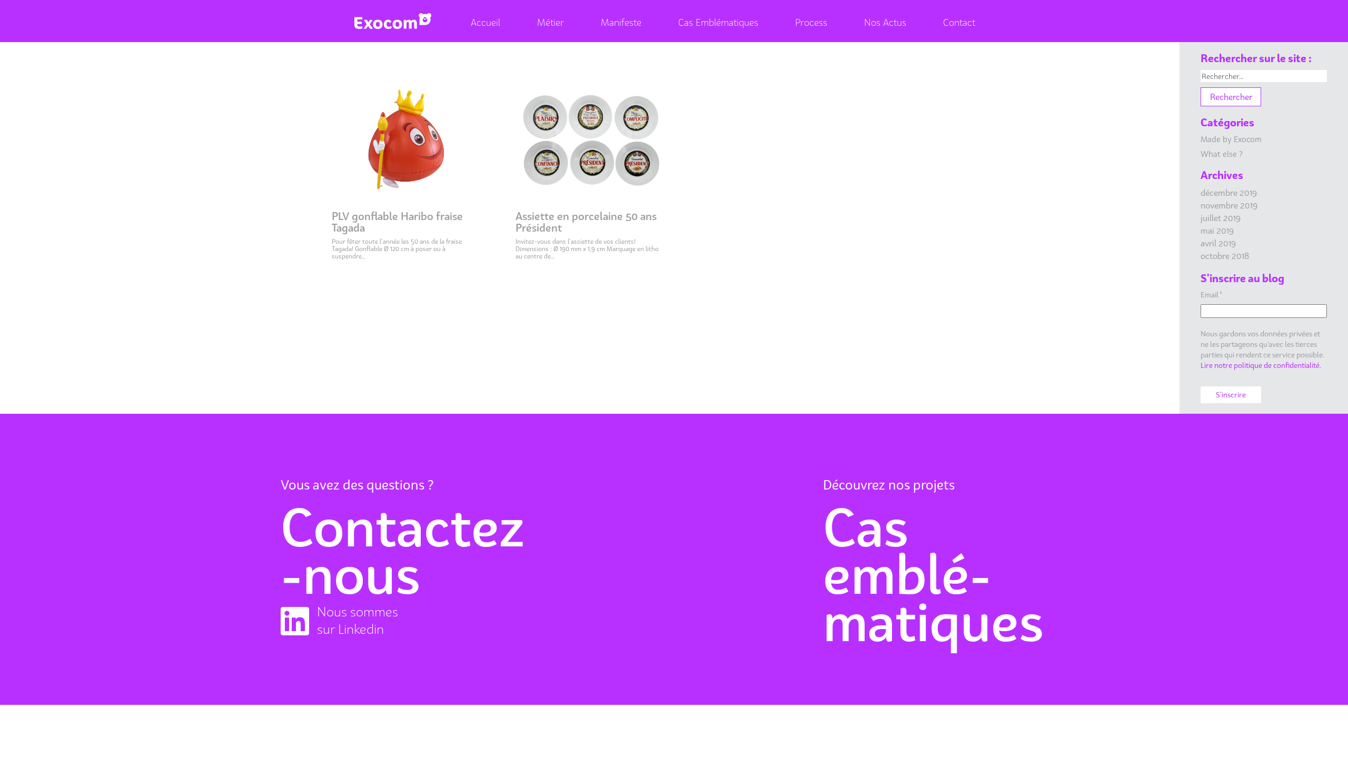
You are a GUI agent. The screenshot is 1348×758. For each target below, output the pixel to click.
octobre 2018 (1225, 256)
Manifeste (621, 22)
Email (1211, 294)
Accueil (485, 22)
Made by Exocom (1231, 139)
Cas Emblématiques (718, 22)
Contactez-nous (402, 550)
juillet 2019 (1221, 218)
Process (811, 22)
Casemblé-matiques (933, 574)
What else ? (1222, 153)
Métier (550, 22)
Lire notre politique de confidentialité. (1261, 365)
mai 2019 (1217, 230)
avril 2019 (1218, 243)
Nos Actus (885, 22)
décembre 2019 (1229, 192)
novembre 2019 (1229, 205)
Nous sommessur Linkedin (357, 620)
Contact (959, 22)
